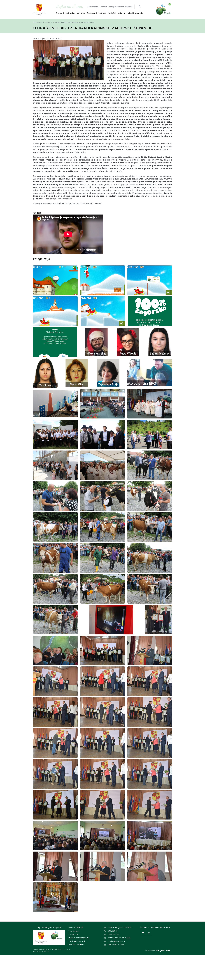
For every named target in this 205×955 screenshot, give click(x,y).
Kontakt (103, 6)
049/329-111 (113, 931)
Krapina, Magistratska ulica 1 (120, 927)
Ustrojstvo (70, 13)
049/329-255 (113, 934)
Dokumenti (92, 13)
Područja (102, 13)
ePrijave (129, 6)
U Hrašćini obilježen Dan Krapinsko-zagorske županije (74, 22)
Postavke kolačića (76, 944)
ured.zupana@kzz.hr (116, 941)
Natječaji (112, 13)
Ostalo (47, 22)
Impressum (74, 931)
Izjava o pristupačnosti (79, 938)
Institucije (81, 13)
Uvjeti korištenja (76, 927)
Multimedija (93, 6)
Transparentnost (116, 6)
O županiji (60, 13)
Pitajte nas (73, 934)
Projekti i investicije (135, 13)
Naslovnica (37, 22)
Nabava (121, 13)
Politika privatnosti (77, 941)
